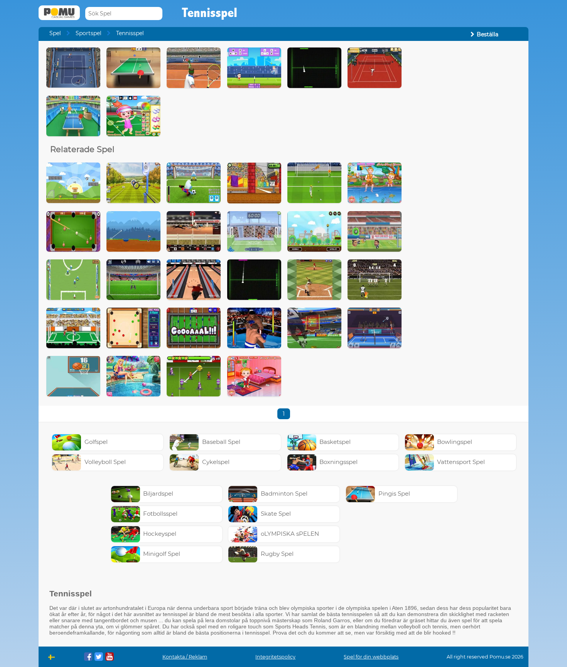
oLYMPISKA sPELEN (290, 533)
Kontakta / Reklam (184, 657)
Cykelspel (216, 462)
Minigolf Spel (161, 553)
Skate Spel (276, 513)
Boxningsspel (338, 462)
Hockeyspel (159, 533)
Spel (55, 33)
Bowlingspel (454, 441)
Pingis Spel (394, 493)
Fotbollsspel (160, 513)
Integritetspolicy (275, 657)
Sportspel (88, 33)
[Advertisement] (465, 163)
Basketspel (335, 441)
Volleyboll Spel (105, 462)
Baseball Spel (221, 441)
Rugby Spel (277, 553)
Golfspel (96, 441)
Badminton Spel (284, 493)
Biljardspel (158, 493)
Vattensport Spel (461, 462)
